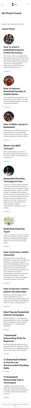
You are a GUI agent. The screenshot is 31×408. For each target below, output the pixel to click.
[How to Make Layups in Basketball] (9, 116)
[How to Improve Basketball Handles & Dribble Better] (9, 81)
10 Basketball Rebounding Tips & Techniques (13, 380)
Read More (7, 71)
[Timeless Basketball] (15, 4)
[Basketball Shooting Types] (9, 221)
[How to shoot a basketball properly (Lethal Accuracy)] (9, 39)
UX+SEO (10, 404)
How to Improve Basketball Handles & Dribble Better (15, 91)
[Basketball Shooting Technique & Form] (9, 171)
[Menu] (2, 4)
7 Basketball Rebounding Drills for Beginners (15, 338)
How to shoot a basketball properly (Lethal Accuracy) (14, 50)
